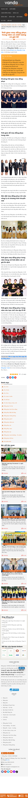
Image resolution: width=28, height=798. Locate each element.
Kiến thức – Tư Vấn (7, 707)
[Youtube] (11, 771)
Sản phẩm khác (7, 441)
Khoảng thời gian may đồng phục (12, 60)
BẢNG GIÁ (16, 12)
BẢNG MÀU (4, 16)
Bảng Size (5, 702)
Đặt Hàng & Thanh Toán (9, 705)
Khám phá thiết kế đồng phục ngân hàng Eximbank (14, 520)
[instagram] (14, 771)
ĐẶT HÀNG (20, 16)
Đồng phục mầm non (9, 422)
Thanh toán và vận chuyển (9, 714)
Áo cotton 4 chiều (8, 396)
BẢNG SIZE (12, 16)
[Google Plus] (5, 771)
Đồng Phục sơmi (8, 428)
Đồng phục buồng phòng (10, 415)
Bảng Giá (5, 698)
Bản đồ (7, 759)
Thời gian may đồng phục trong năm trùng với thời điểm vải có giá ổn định (13, 69)
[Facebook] (2, 771)
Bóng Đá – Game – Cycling (9, 728)
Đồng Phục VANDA (6, 25)
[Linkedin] (8, 771)
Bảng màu (5, 700)
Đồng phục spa (7, 431)
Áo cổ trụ (6, 393)
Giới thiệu (5, 717)
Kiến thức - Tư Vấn (16, 25)
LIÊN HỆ (9, 20)
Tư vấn (3, 20)
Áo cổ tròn (6, 390)
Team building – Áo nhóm (9, 725)
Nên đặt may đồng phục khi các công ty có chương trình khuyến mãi (13, 65)
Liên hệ (4, 719)
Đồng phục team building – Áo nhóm (13, 435)
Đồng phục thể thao (8, 438)
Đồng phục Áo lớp (8, 406)
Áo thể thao (6, 399)
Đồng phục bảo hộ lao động (10, 409)
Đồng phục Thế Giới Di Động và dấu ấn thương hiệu (14, 546)
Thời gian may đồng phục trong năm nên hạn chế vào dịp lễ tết (14, 73)
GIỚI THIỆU (12, 9)
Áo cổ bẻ (6, 386)
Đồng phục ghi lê (8, 418)
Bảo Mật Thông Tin (7, 712)
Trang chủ (4, 9)
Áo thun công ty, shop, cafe (10, 402)
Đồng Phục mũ (7, 425)
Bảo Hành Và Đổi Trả (8, 710)
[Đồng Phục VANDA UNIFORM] (14, 3)
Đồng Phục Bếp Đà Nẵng (10, 412)
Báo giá (5, 753)
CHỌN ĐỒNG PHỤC (6, 12)
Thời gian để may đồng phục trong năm (13, 62)
